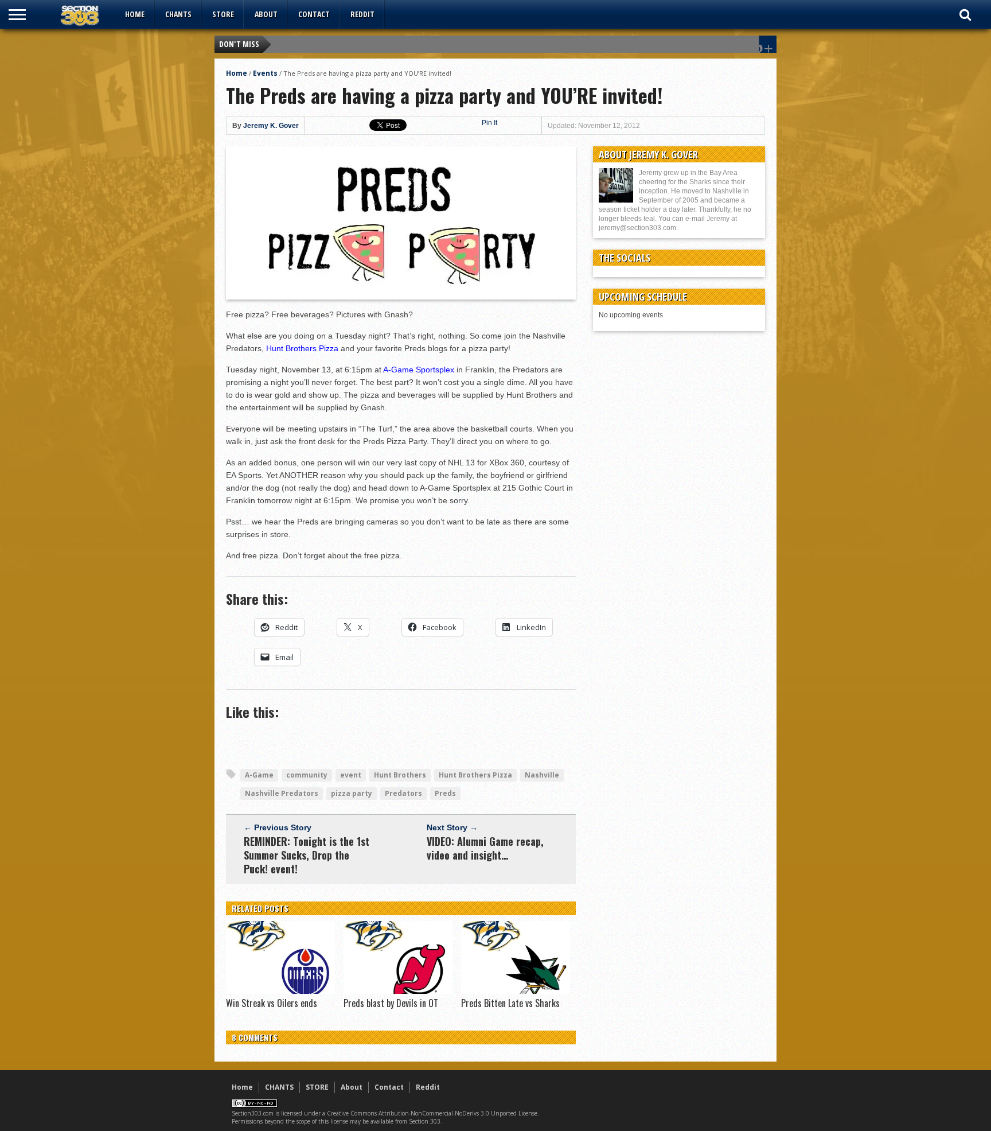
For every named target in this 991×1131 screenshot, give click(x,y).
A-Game (259, 775)
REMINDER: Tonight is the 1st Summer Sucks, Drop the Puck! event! (306, 855)
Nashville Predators (281, 793)
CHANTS (178, 14)
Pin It (489, 123)
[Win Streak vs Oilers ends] (280, 991)
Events (265, 73)
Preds (445, 793)
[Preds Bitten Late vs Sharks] (515, 991)
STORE (223, 14)
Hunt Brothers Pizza (475, 775)
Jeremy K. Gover (271, 126)
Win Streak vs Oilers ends (271, 1003)
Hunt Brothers (400, 775)
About (266, 14)
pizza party (351, 793)
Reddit (362, 14)
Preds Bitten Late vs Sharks (510, 1003)
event (350, 775)
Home (135, 14)
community (306, 775)
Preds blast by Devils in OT (391, 1003)
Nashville (542, 775)
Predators (403, 793)
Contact (314, 14)
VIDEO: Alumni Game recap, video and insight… (485, 848)
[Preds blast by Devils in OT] (398, 991)
